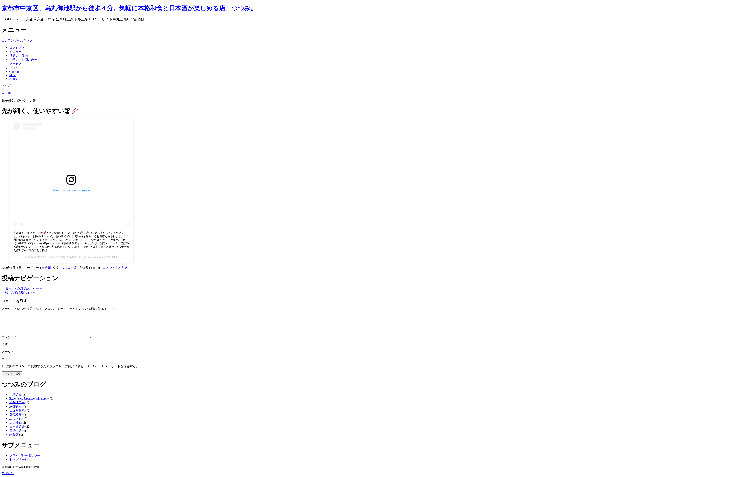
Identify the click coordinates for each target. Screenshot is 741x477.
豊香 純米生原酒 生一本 (22, 288)
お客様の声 (17, 402)
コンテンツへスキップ (17, 40)
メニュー (15, 51)
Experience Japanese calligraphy (29, 398)
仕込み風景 (17, 410)
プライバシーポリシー (24, 455)
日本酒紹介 (17, 426)
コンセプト (17, 47)
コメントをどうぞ (115, 267)
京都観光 (15, 406)
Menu (12, 75)
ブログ (14, 67)
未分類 (46, 267)
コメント (9, 337)
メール (7, 351)
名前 (6, 344)
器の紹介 (15, 414)
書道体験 (15, 430)
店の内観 (15, 418)
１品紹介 (15, 394)
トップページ (18, 459)
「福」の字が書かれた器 (20, 292)
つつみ (51, 256)
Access (13, 78)
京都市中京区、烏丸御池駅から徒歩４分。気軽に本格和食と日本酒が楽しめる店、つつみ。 (132, 8)
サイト (6, 358)
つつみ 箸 (69, 267)
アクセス (15, 63)
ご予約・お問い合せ (23, 59)
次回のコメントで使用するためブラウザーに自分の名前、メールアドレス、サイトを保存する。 (72, 366)
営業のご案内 (18, 55)
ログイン (8, 473)
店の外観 (15, 422)
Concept (14, 71)
